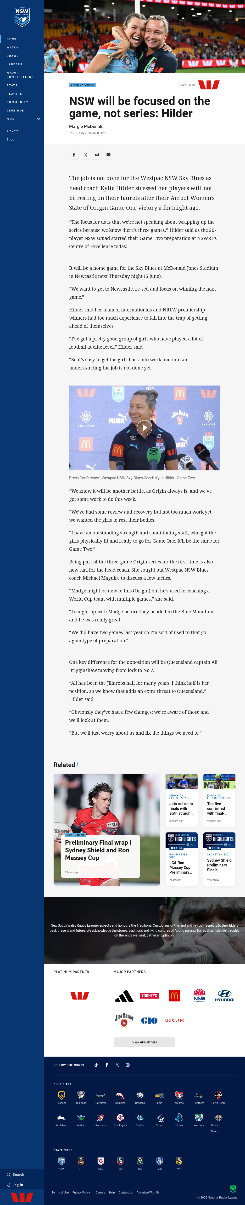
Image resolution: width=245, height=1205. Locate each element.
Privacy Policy (81, 1192)
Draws (13, 56)
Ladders (14, 64)
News (12, 39)
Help (112, 1192)
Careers (100, 1192)
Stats (12, 85)
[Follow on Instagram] (128, 1065)
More (12, 119)
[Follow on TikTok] (96, 1065)
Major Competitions (20, 75)
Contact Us (126, 1192)
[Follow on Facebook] (107, 1065)
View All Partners (144, 1042)
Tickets (13, 131)
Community (18, 102)
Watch (13, 47)
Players (14, 93)
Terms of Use (60, 1192)
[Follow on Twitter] (117, 1065)
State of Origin (82, 85)
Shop (11, 139)
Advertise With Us (148, 1192)
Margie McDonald (86, 126)
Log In (18, 1184)
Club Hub (15, 110)
